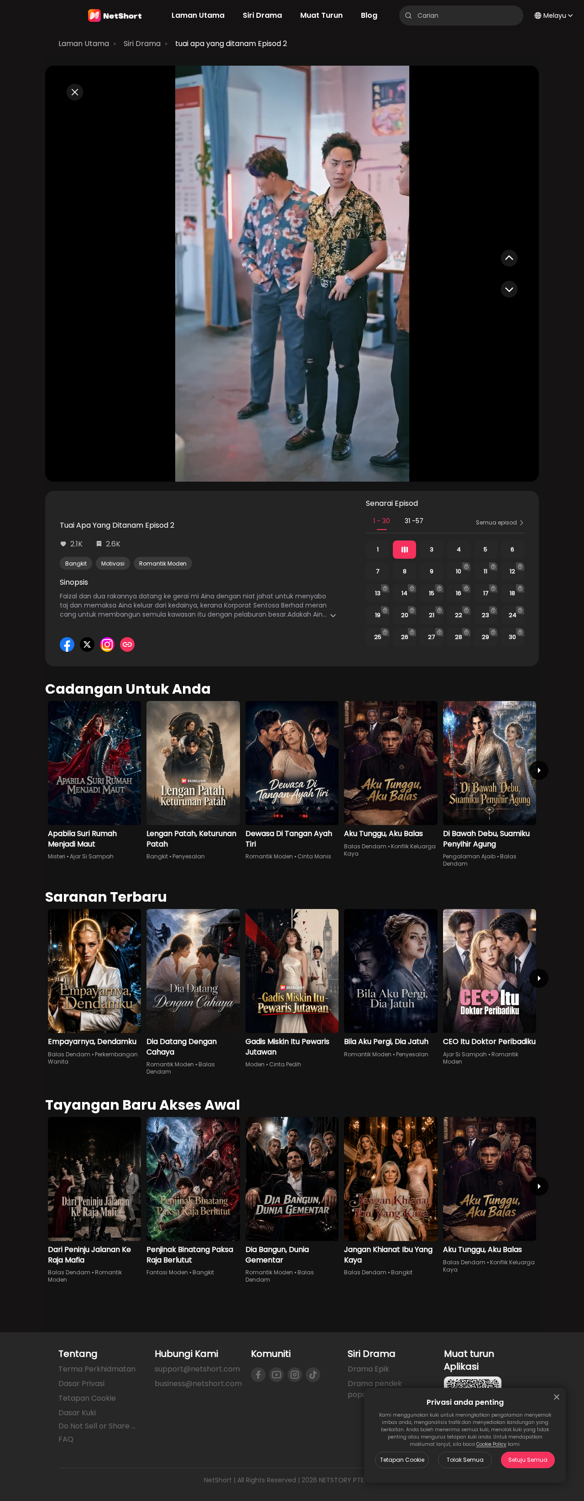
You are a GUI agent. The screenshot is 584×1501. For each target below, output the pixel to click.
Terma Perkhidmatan (97, 1369)
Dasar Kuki (77, 1413)
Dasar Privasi (81, 1383)
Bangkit (76, 563)
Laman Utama (83, 43)
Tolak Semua (465, 1460)
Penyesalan (188, 856)
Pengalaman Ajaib (469, 856)
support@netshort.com (197, 1369)
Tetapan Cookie (402, 1460)
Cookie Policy (491, 1444)
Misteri (56, 856)
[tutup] (557, 1397)
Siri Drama (142, 43)
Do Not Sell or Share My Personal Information (99, 1426)
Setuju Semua (528, 1460)
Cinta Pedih (285, 1064)
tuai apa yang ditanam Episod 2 (231, 43)
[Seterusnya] (538, 770)
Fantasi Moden (167, 1272)
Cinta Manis (314, 856)
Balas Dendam (365, 846)
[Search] (408, 15)
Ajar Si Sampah (92, 856)
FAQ (65, 1439)
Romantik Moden (163, 563)
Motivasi (113, 563)
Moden (255, 1064)
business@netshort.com (198, 1383)
